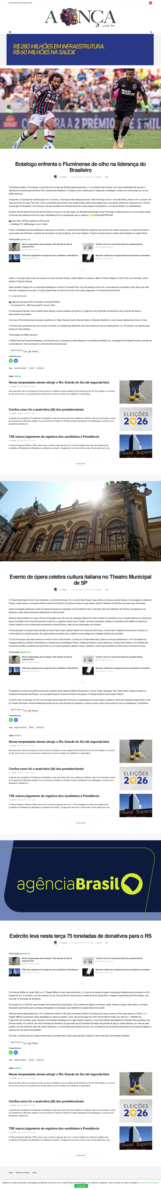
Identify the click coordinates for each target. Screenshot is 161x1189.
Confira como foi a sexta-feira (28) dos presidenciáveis (119, 244)
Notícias (40, 368)
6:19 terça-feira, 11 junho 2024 (83, 177)
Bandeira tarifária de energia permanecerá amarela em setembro (123, 255)
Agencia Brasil (20, 368)
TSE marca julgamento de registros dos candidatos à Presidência (50, 255)
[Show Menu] (10, 32)
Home (11, 1172)
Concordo (81, 1186)
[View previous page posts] (78, 269)
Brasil (99, 177)
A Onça (64, 177)
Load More (80, 464)
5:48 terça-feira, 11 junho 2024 (83, 943)
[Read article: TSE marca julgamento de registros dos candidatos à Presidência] (14, 258)
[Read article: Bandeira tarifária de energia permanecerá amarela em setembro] (88, 258)
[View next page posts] (83, 269)
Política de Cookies (23, 1172)
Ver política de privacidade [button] (148, 1182)
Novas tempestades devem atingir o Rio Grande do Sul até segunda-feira (47, 245)
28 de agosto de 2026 (31, 250)
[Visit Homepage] (81, 18)
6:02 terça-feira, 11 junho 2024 (83, 589)
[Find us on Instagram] (150, 3)
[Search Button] (151, 32)
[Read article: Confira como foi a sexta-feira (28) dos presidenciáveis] (88, 247)
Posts (34, 1172)
